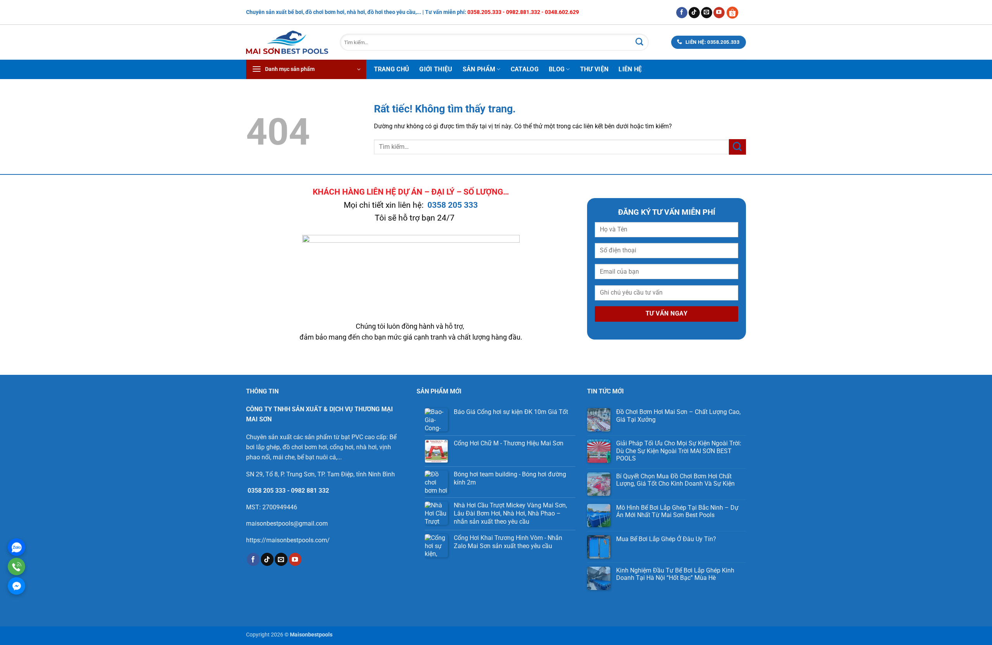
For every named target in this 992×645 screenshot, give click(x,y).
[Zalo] (16, 547)
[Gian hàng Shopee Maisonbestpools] (735, 12)
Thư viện (594, 69)
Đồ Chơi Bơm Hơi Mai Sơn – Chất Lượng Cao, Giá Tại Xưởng (678, 415)
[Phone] (16, 566)
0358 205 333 (452, 205)
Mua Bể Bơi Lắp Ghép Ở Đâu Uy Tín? (667, 539)
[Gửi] (639, 42)
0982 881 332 (310, 490)
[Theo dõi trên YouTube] (719, 13)
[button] (306, 69)
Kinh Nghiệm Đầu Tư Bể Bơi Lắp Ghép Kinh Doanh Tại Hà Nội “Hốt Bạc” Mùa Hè (675, 574)
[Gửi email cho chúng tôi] (706, 13)
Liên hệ (630, 69)
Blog (557, 69)
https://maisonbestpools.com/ (288, 540)
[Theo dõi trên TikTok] (694, 13)
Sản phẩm (479, 69)
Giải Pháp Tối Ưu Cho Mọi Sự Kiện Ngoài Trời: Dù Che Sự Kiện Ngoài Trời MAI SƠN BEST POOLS (678, 451)
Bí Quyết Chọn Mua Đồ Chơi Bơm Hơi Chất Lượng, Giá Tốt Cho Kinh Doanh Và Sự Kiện (675, 480)
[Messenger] (16, 586)
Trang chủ (392, 69)
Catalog (525, 69)
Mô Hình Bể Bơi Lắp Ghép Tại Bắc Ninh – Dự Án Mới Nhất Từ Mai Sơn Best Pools (677, 511)
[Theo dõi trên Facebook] (681, 13)
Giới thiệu (435, 69)
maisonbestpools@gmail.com (287, 523)
